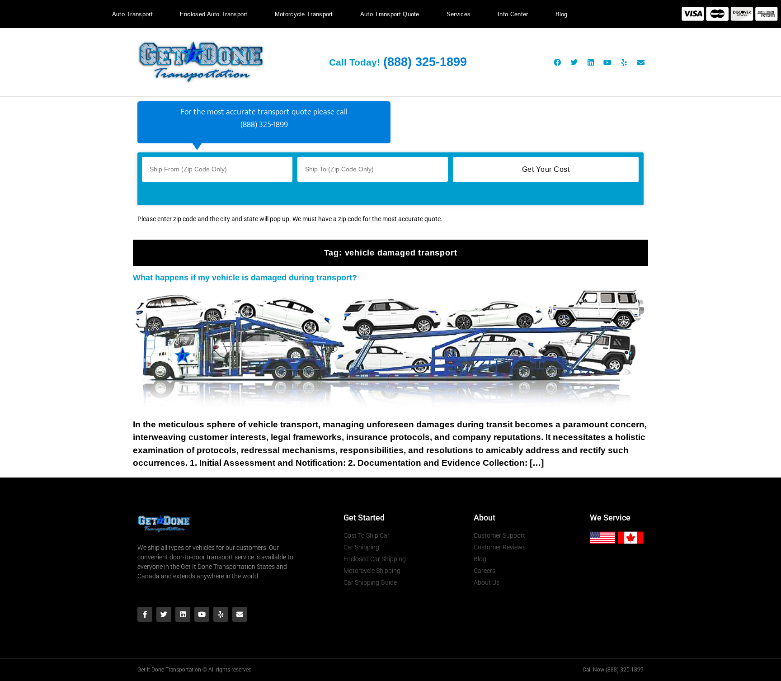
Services (458, 14)
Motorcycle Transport (304, 14)
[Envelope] (641, 62)
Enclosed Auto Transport (214, 14)
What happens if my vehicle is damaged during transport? (245, 277)
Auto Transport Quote (389, 14)
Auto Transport (132, 14)
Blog (561, 14)
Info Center (513, 14)
